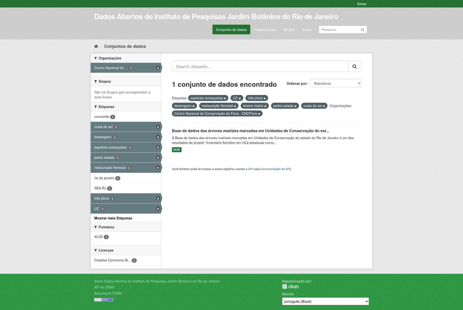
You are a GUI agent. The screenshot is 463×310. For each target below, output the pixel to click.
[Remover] (225, 98)
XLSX (176, 149)
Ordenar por (296, 83)
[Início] (96, 46)
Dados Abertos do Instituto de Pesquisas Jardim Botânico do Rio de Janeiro (216, 16)
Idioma (287, 293)
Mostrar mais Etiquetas (113, 218)
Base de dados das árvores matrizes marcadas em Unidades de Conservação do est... (250, 130)
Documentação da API (275, 169)
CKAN (290, 286)
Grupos (289, 29)
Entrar (362, 3)
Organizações (265, 29)
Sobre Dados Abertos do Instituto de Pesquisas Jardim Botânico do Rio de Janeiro (157, 281)
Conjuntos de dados (231, 29)
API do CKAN (104, 287)
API (250, 169)
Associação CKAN (108, 293)
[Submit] (363, 29)
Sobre (307, 29)
